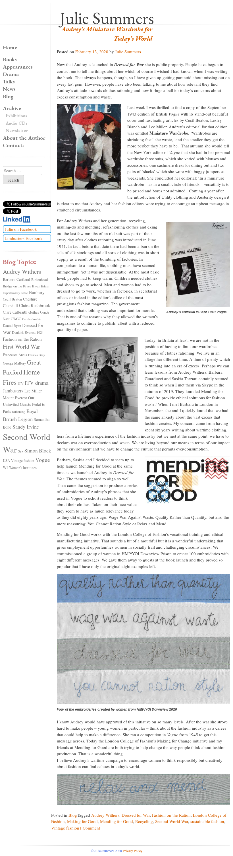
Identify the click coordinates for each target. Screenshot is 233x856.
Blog (72, 815)
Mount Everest (15, 397)
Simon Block (37, 450)
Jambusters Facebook (24, 238)
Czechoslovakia (31, 319)
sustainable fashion (207, 821)
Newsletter (17, 130)
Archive (12, 108)
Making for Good (82, 821)
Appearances (18, 66)
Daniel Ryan (12, 325)
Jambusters (13, 391)
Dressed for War (136, 815)
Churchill (10, 305)
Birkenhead (39, 279)
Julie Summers (107, 18)
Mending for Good (116, 821)
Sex (20, 451)
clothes (33, 312)
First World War (21, 346)
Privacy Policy (132, 850)
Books (10, 59)
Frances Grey (36, 355)
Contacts (13, 145)
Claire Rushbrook (34, 305)
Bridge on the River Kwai (21, 286)
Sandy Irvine (26, 426)
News (9, 88)
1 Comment (89, 828)
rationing (18, 411)
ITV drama (36, 382)
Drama (11, 74)
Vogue (42, 460)
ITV (21, 383)
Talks (9, 81)
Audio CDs (17, 123)
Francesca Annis (15, 354)
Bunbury (37, 292)
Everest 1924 (34, 332)
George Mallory (14, 363)
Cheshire (30, 299)
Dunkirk (18, 332)
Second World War (171, 821)
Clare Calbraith (15, 312)
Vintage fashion (65, 828)
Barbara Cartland (16, 279)
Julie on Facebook (21, 229)
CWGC (16, 318)
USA (6, 460)
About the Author (24, 137)
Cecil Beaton (12, 299)
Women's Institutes (23, 467)
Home (10, 47)
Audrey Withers (105, 815)
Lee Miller (33, 391)
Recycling (144, 821)
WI (5, 467)
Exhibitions (16, 116)
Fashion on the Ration (171, 815)
